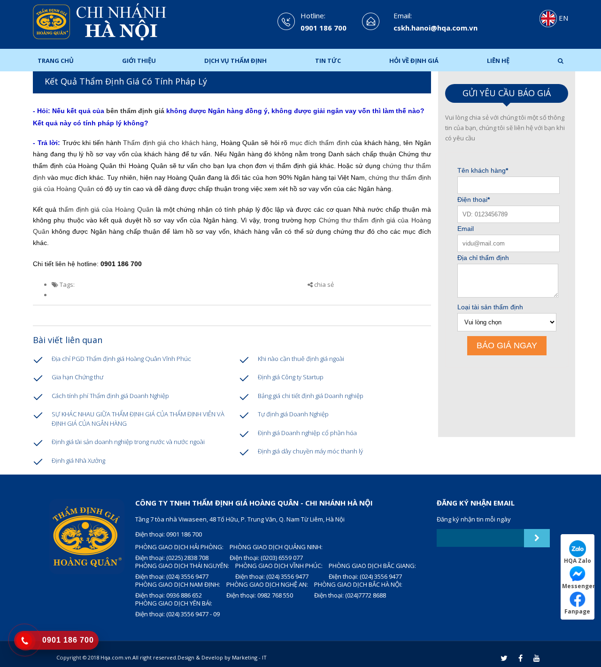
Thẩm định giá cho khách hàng (169, 142)
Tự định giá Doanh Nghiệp (293, 414)
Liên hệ (498, 60)
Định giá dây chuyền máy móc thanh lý (310, 451)
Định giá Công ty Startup (291, 377)
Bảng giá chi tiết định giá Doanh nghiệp (310, 395)
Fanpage (577, 611)
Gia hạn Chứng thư (77, 377)
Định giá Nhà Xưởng (78, 460)
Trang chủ (56, 60)
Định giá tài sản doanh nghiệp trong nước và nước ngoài (128, 441)
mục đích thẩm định (319, 142)
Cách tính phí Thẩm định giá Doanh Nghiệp (110, 395)
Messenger (578, 586)
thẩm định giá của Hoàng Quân (106, 209)
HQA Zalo (577, 560)
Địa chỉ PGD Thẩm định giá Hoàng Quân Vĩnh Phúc (121, 358)
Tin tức (328, 60)
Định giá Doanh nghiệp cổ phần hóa (307, 433)
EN (562, 18)
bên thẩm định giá (135, 111)
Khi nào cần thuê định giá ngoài (301, 358)
